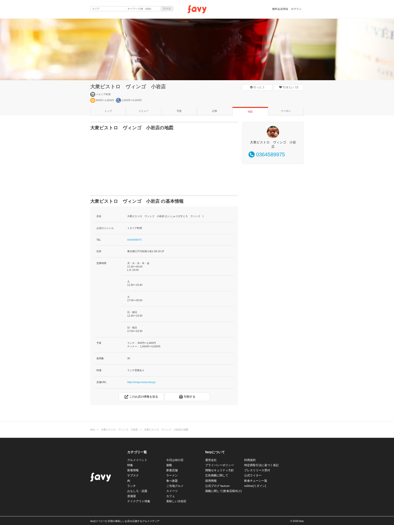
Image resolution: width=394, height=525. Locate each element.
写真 (179, 111)
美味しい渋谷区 (176, 501)
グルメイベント (137, 460)
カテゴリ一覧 (137, 452)
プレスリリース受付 (257, 470)
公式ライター (252, 475)
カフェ (170, 496)
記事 (214, 111)
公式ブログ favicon (217, 485)
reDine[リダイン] (255, 485)
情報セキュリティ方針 (219, 470)
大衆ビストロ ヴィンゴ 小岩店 (128, 86)
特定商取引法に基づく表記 (261, 465)
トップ (108, 111)
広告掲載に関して (216, 475)
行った (259, 87)
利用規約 (250, 460)
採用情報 (211, 480)
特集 (130, 465)
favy (92, 429)
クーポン (286, 111)
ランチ (131, 485)
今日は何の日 (174, 460)
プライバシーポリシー (219, 465)
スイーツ (172, 491)
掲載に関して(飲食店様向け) (223, 491)
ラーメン (172, 475)
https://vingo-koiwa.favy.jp (141, 382)
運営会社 (211, 460)
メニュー (143, 111)
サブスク (133, 475)
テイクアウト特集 (138, 501)
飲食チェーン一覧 (255, 480)
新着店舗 (172, 470)
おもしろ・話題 (137, 491)
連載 (169, 465)
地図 (250, 111)
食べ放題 (172, 480)
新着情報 (133, 470)
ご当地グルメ (174, 485)
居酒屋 (131, 496)
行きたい (290, 87)
